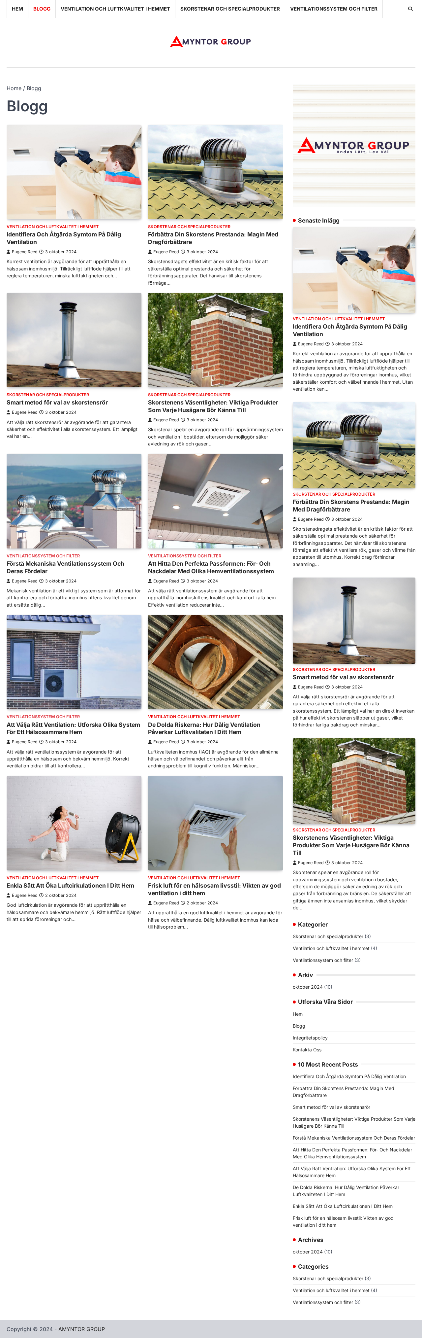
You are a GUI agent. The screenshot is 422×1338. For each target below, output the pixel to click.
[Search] (410, 9)
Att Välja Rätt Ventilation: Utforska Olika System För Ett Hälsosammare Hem (73, 728)
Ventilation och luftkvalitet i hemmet (115, 9)
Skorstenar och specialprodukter (230, 9)
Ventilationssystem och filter (333, 9)
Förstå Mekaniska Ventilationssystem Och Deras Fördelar (354, 1138)
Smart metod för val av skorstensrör (57, 402)
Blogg (41, 9)
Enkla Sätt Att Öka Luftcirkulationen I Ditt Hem (70, 885)
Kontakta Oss (307, 1049)
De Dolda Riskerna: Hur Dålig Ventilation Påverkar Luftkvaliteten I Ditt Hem (204, 728)
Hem (17, 9)
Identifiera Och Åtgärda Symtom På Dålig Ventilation (349, 1076)
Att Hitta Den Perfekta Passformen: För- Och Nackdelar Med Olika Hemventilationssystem (211, 567)
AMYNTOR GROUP (81, 1329)
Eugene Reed (25, 251)
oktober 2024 (308, 987)
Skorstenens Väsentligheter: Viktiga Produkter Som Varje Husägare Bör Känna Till (213, 406)
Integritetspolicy (310, 1037)
